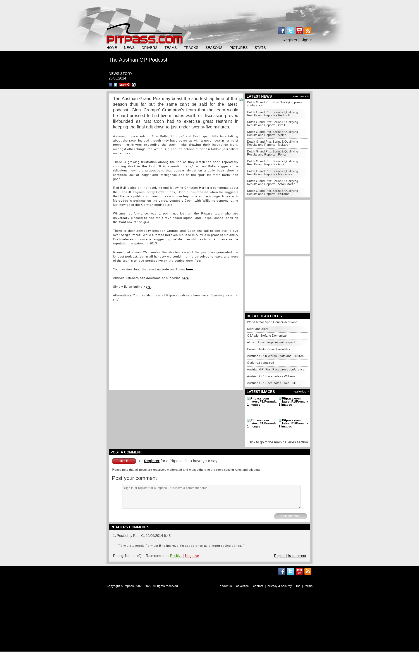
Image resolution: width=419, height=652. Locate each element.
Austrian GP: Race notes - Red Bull (271, 383)
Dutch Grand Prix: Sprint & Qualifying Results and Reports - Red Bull (272, 113)
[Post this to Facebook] (110, 84)
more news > (300, 96)
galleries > (301, 391)
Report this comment (290, 556)
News (129, 48)
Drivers (150, 48)
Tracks (191, 48)
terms (309, 586)
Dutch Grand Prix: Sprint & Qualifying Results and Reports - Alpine (272, 133)
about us (226, 586)
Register (290, 40)
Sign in (307, 40)
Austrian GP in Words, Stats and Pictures (275, 356)
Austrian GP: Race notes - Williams (271, 376)
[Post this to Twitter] (115, 84)
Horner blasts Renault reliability (268, 349)
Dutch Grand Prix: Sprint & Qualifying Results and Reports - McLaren (272, 143)
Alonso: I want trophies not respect (271, 342)
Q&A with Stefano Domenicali (267, 335)
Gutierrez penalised (260, 362)
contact (258, 586)
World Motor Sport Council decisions (272, 322)
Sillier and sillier (257, 328)
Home (111, 48)
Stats (260, 48)
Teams (171, 48)
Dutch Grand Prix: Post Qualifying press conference (274, 103)
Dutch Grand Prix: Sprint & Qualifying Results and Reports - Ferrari (272, 153)
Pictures (239, 48)
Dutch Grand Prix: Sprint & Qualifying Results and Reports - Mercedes (272, 172)
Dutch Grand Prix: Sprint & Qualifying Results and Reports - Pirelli (272, 123)
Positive (176, 556)
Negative (192, 556)
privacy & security (280, 586)
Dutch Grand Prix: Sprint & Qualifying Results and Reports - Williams (272, 192)
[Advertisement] (209, 11)
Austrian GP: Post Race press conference (275, 369)
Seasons (214, 48)
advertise (242, 586)
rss (298, 586)
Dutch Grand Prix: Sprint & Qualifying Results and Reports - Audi (272, 162)
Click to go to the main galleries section (277, 442)
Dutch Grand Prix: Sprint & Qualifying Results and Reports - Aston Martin (272, 182)
